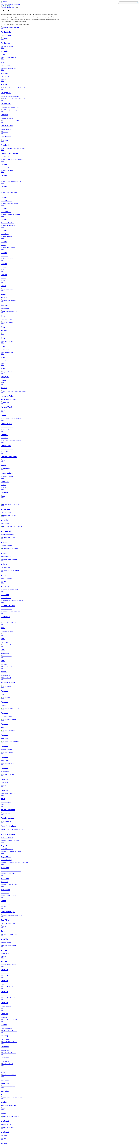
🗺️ (3, 5)
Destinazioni (10, 7)
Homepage (3, 7)
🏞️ (7, 5)
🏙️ (9, 5)
